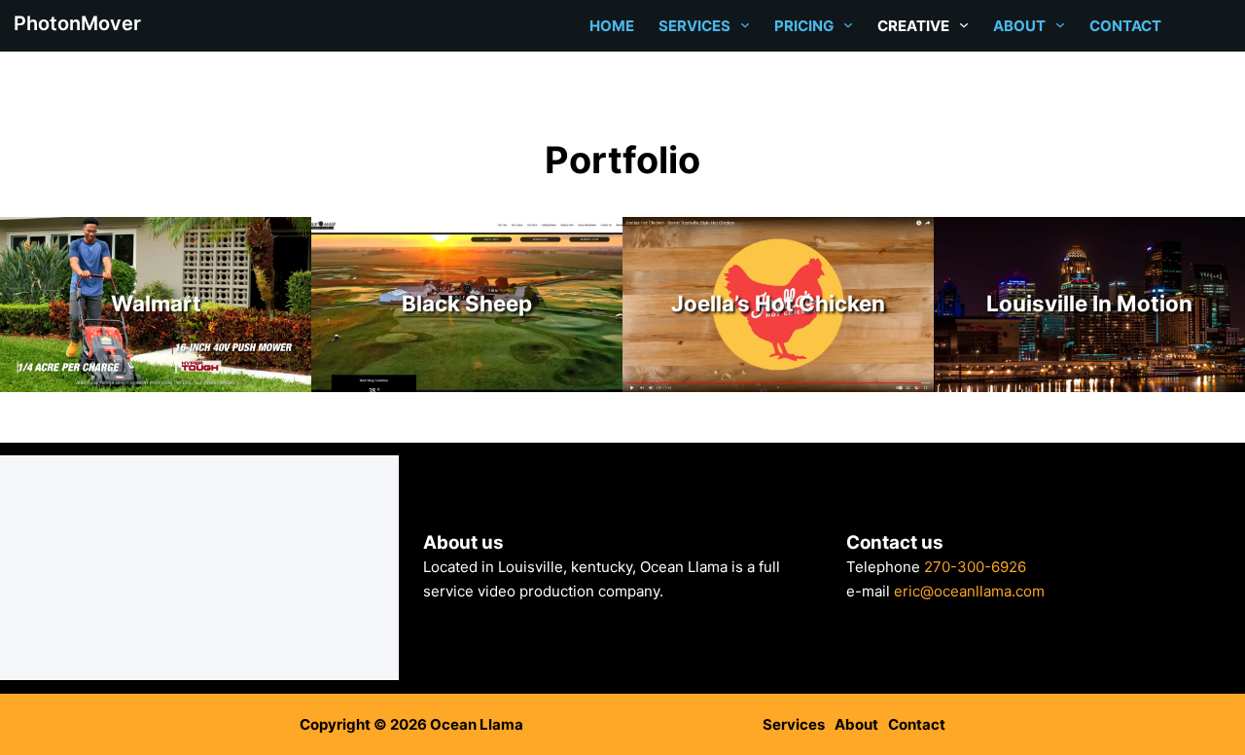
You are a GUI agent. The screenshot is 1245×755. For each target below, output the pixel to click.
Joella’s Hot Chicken (778, 303)
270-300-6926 (975, 566)
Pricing (804, 26)
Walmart (156, 303)
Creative (913, 26)
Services (694, 26)
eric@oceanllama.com (969, 591)
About (1019, 26)
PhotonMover (77, 23)
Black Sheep (467, 303)
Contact (1125, 26)
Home (611, 26)
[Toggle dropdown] (745, 25)
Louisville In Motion (1089, 303)
